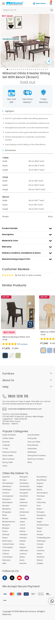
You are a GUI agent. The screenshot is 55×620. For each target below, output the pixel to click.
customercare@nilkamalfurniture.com (25, 409)
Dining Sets (32, 438)
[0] (51, 4)
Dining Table (7, 462)
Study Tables (7, 455)
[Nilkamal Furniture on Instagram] (26, 578)
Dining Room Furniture (37, 455)
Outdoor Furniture (9, 452)
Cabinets (6, 445)
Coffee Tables (8, 438)
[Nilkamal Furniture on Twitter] (12, 578)
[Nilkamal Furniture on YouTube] (19, 578)
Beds (30, 462)
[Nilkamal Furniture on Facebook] (4, 578)
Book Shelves (33, 445)
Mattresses (32, 452)
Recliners (6, 442)
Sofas (4, 466)
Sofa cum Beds (34, 442)
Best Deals (41, 3)
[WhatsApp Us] (52, 601)
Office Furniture (8, 459)
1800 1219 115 (18, 396)
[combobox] (27, 10)
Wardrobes (32, 449)
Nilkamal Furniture (27, 611)
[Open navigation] (3, 4)
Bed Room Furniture (36, 459)
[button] (9, 344)
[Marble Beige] (43, 350)
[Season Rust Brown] (5, 355)
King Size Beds (33, 435)
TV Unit (5, 449)
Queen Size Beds (9, 435)
